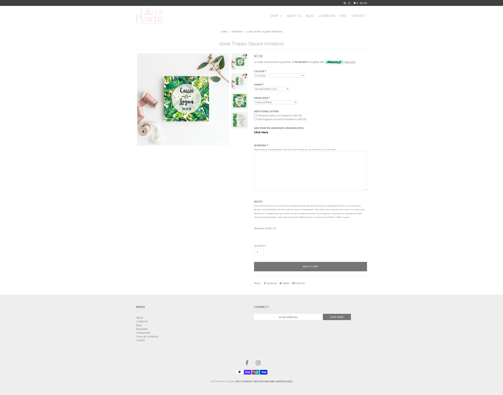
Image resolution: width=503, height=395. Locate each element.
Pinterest (299, 283)
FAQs (343, 16)
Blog (310, 16)
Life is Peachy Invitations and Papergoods (264, 381)
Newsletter (142, 329)
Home (224, 31)
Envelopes (261, 98)
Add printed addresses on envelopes (279, 128)
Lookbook (327, 16)
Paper (258, 85)
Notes (258, 202)
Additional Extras (266, 111)
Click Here (261, 132)
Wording (260, 145)
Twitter (286, 283)
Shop (274, 16)
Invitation (236, 31)
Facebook (271, 283)
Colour (259, 71)
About (139, 317)
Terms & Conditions (147, 336)
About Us (294, 16)
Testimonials (143, 332)
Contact (358, 16)
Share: (257, 283)
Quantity (260, 246)
